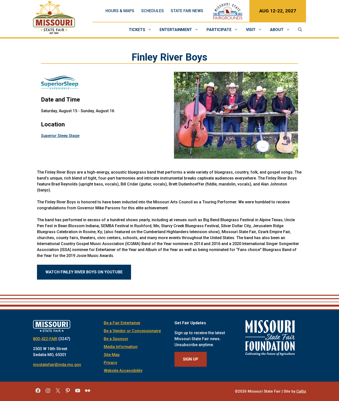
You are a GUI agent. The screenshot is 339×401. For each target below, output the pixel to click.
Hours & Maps (119, 10)
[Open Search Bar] (300, 29)
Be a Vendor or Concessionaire (132, 330)
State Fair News (187, 10)
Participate (219, 29)
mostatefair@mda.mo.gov (57, 364)
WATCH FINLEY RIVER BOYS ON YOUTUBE (84, 272)
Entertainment (176, 29)
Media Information (120, 346)
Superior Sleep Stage (60, 135)
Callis (301, 391)
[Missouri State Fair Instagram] (48, 392)
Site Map (112, 354)
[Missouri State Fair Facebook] (38, 392)
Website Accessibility (123, 370)
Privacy (110, 362)
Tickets (137, 29)
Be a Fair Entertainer (122, 323)
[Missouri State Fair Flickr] (88, 392)
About (277, 29)
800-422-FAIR (45, 338)
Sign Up (190, 359)
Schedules (152, 10)
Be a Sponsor (116, 338)
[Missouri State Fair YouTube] (78, 392)
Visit (251, 29)
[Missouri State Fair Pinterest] (68, 392)
